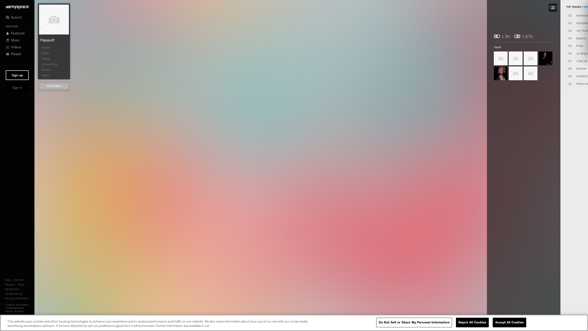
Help (8, 280)
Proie (579, 46)
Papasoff (47, 40)
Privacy (9, 284)
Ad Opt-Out (11, 289)
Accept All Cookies (509, 322)
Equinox (581, 38)
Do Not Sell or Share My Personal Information (414, 322)
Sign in (17, 88)
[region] (294, 323)
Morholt (581, 69)
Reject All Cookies (472, 322)
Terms (20, 284)
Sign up (17, 75)
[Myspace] (17, 6)
